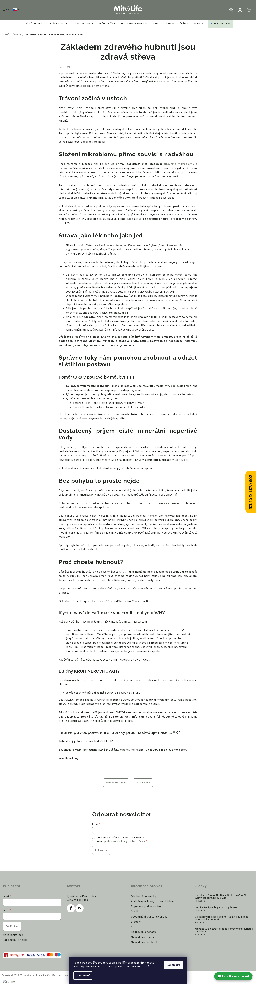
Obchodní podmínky (143, 896)
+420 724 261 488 (77, 900)
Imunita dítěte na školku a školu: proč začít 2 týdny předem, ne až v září (222, 896)
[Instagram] (79, 908)
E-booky (136, 922)
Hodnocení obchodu (143, 932)
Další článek (143, 783)
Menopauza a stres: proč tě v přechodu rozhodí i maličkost (224, 930)
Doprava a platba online (146, 906)
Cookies (136, 911)
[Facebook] (71, 908)
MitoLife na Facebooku (145, 942)
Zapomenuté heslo (15, 940)
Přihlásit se (101, 850)
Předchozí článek (116, 783)
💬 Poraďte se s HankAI (233, 976)
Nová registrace (13, 935)
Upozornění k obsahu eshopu (149, 917)
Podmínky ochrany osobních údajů (152, 901)
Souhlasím (173, 965)
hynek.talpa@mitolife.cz (82, 896)
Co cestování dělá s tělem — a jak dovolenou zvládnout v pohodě (222, 918)
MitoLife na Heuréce (143, 937)
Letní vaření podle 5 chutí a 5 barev (216, 907)
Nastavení (82, 975)
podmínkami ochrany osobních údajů (124, 841)
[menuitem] (35, 24)
